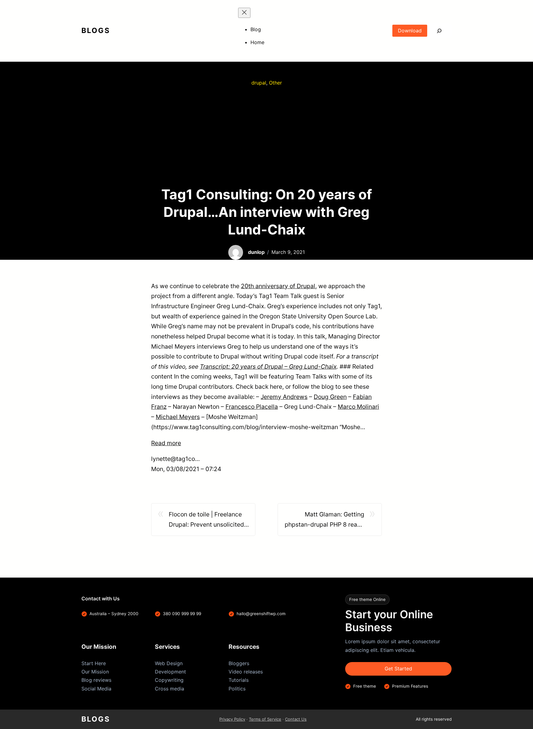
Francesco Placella (251, 406)
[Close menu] (244, 13)
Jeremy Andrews (284, 396)
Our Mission (95, 672)
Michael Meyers (178, 416)
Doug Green (330, 396)
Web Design (169, 663)
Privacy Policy (232, 719)
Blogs (95, 30)
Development (170, 672)
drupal (258, 83)
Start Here (93, 663)
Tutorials (239, 680)
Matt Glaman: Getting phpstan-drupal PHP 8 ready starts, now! (324, 520)
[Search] (439, 30)
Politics (237, 689)
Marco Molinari (358, 406)
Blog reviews (96, 680)
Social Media (96, 689)
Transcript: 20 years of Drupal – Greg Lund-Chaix (268, 366)
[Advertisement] (266, 136)
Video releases (246, 672)
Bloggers (239, 663)
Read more (166, 443)
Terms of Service (265, 719)
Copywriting (169, 680)
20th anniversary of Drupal (278, 286)
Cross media (169, 689)
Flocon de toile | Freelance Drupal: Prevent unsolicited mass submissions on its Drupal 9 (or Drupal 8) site (206, 520)
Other (275, 83)
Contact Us (296, 719)
